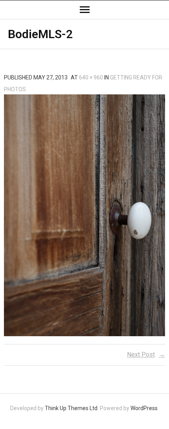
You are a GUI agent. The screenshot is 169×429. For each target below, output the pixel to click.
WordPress (144, 408)
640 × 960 (91, 77)
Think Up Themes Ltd (71, 408)
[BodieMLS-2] (84, 215)
